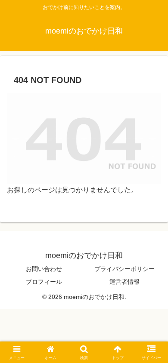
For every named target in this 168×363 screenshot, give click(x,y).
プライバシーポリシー (124, 268)
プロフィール (44, 281)
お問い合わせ (44, 268)
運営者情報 (124, 281)
